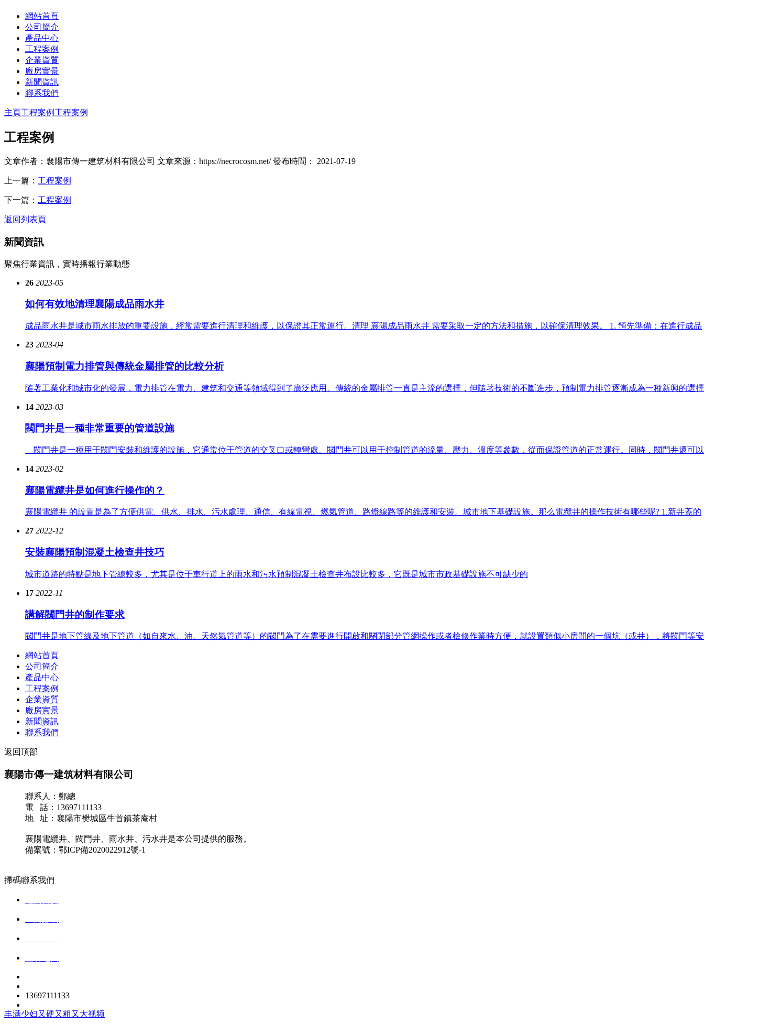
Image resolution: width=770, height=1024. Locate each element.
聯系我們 (42, 93)
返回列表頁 (25, 219)
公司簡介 (42, 27)
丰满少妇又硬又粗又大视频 (54, 1013)
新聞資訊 (42, 82)
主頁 (12, 112)
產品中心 (42, 38)
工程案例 (42, 49)
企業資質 (42, 60)
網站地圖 (42, 860)
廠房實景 (42, 71)
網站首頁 (42, 16)
